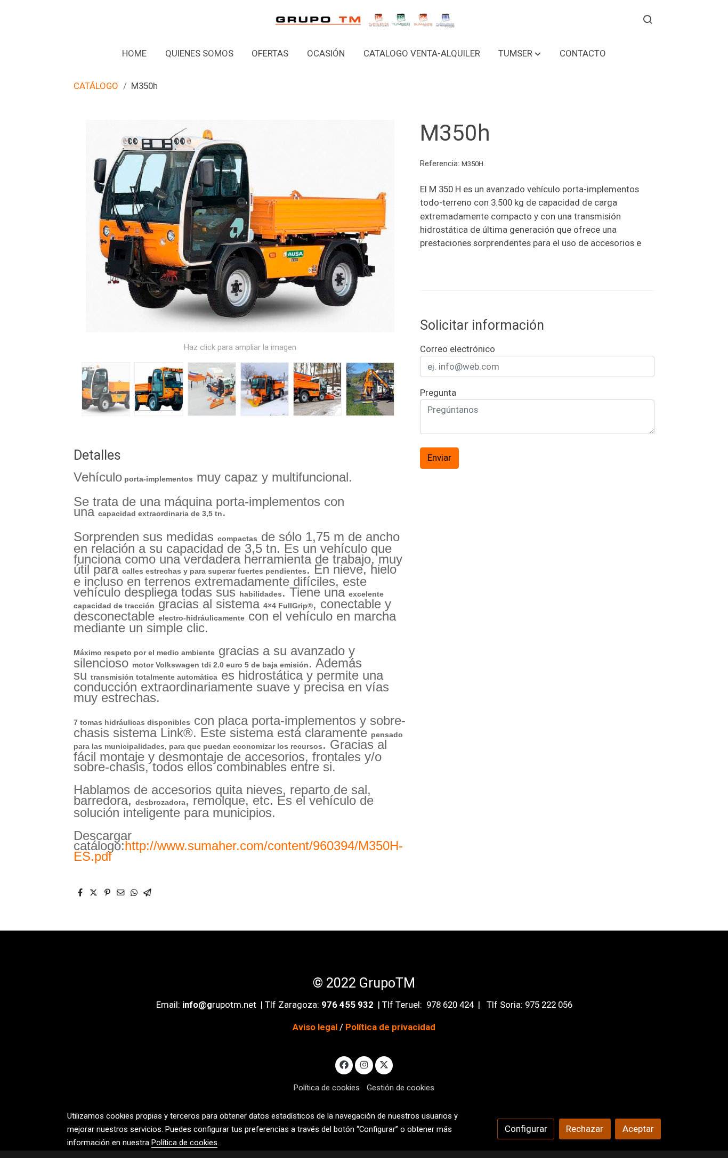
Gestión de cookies (400, 1087)
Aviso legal (315, 1027)
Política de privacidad (390, 1027)
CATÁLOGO (96, 85)
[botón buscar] (647, 19)
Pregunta (438, 392)
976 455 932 (347, 1004)
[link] (364, 18)
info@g (197, 1004)
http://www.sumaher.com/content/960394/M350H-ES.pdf (238, 851)
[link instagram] (364, 1064)
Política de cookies (327, 1087)
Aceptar (638, 1128)
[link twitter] (384, 1064)
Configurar (526, 1128)
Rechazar (584, 1128)
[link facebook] (344, 1064)
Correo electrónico (457, 349)
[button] (519, 53)
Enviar (439, 458)
